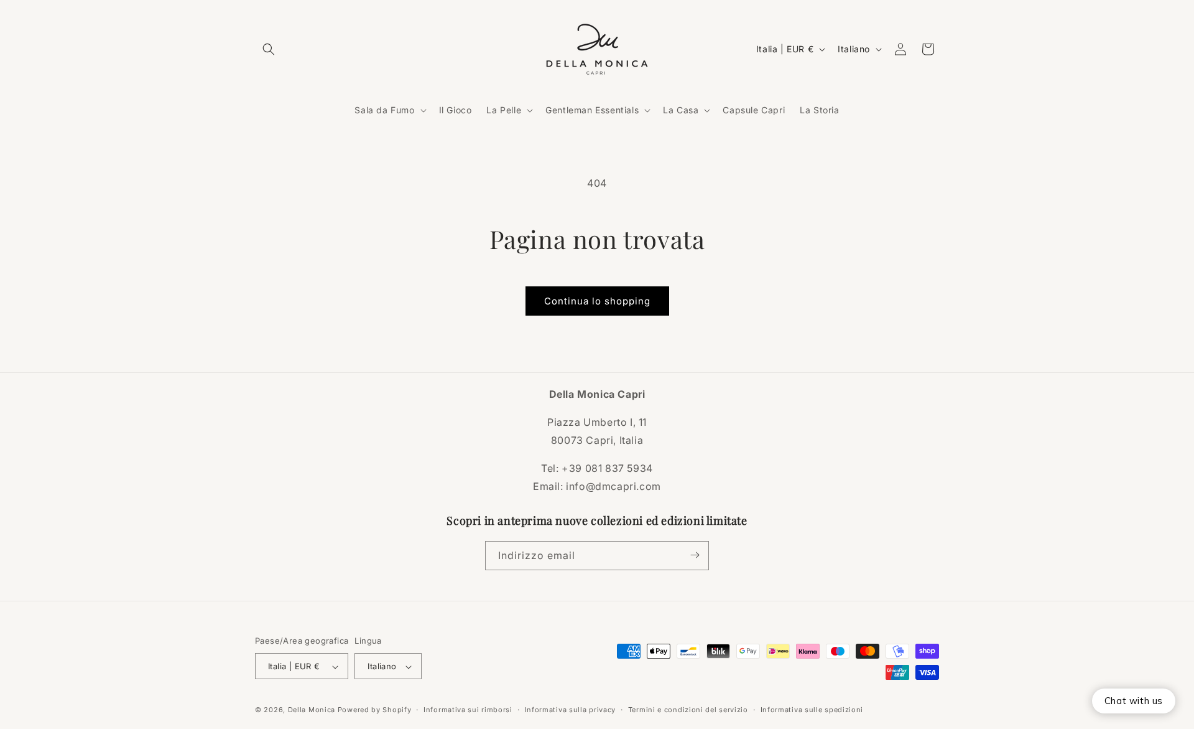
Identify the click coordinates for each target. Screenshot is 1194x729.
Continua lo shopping (597, 301)
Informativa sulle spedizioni (812, 709)
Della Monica (311, 710)
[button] (268, 49)
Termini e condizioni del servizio (688, 709)
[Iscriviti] (694, 555)
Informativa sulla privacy (570, 709)
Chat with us (1133, 701)
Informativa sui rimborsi (467, 709)
